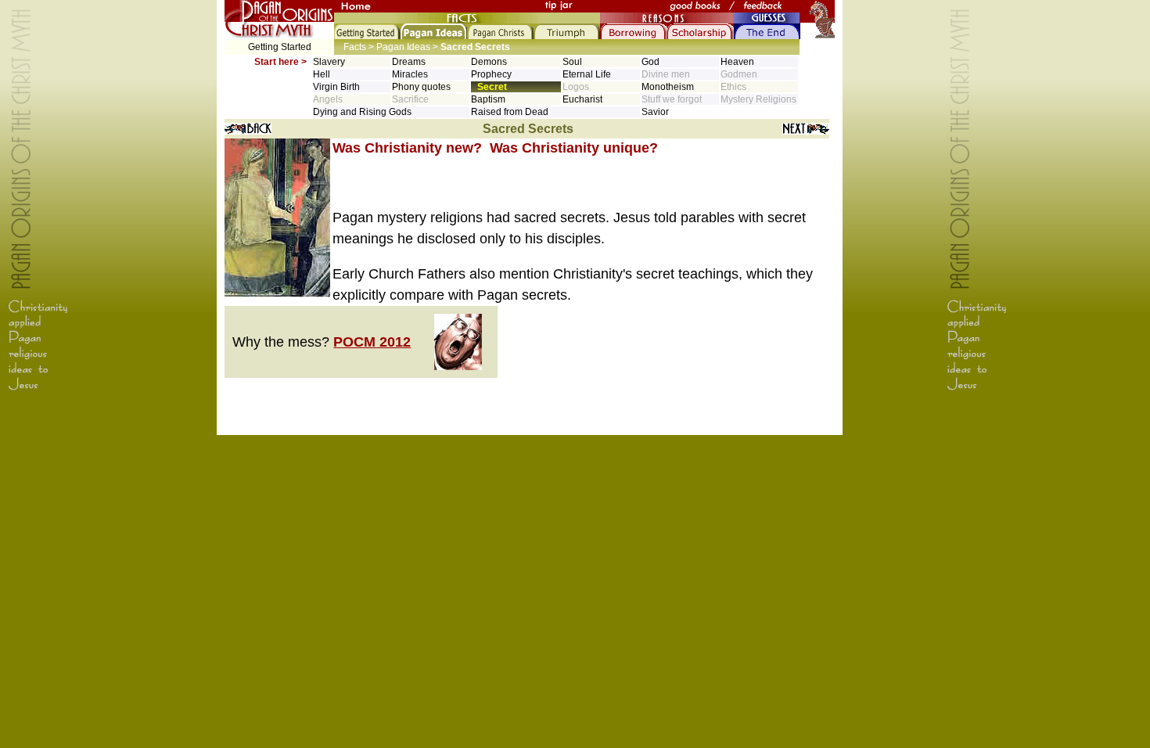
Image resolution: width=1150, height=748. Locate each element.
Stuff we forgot (671, 99)
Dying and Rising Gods (362, 111)
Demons (489, 61)
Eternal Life (586, 74)
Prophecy (491, 74)
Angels (328, 99)
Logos (575, 86)
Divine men (665, 74)
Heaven (737, 61)
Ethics (733, 86)
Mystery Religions (758, 99)
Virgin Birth (336, 86)
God (650, 61)
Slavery (329, 61)
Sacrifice (410, 99)
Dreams (409, 61)
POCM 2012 (372, 342)
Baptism (488, 99)
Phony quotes (421, 86)
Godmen (739, 74)
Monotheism (667, 86)
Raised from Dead (509, 111)
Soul (572, 61)
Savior (655, 111)
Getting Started (279, 46)
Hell (321, 74)
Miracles (410, 74)
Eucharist (582, 99)
